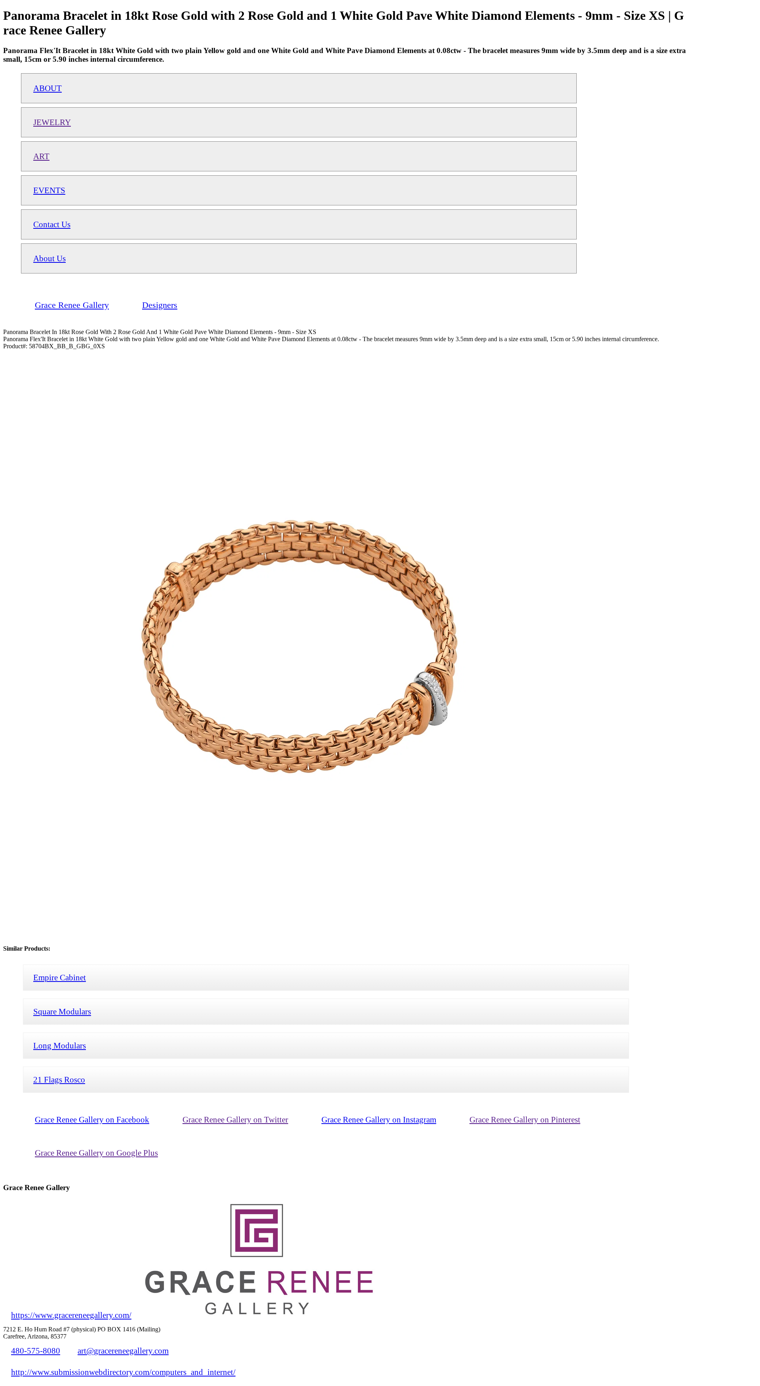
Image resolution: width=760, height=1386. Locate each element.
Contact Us (51, 224)
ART (41, 156)
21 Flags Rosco (59, 1079)
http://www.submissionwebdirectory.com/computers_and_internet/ (123, 1372)
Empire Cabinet (59, 977)
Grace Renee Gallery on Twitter (235, 1119)
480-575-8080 (35, 1350)
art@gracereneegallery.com (123, 1350)
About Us (49, 258)
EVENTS (49, 190)
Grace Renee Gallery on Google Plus (96, 1152)
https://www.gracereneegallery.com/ (71, 1315)
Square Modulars (62, 1011)
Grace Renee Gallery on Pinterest (524, 1119)
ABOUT (47, 88)
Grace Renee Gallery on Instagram (378, 1119)
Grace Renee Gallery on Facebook (92, 1119)
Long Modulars (59, 1045)
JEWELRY (52, 122)
